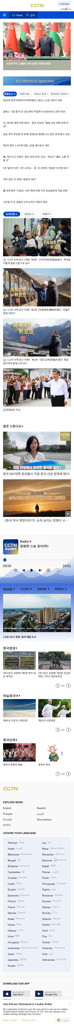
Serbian (50, 907)
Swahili (51, 924)
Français (7, 813)
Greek (16, 918)
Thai (47, 936)
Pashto (49, 889)
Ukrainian (53, 948)
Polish (49, 877)
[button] (7, 628)
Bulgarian (19, 866)
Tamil (48, 930)
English (7, 808)
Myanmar (54, 860)
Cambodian (16, 872)
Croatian (17, 877)
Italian (15, 954)
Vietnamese (54, 959)
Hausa (15, 924)
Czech (15, 883)
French (16, 907)
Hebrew (15, 930)
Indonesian (23, 948)
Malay (53, 848)
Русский (7, 819)
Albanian (16, 842)
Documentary (44, 819)
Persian (50, 872)
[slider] (4, 559)
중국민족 (9, 740)
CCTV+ (7, 825)
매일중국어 (10, 695)
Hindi (13, 936)
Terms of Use (28, 1020)
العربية (40, 813)
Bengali (14, 860)
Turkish (50, 942)
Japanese (17, 959)
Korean (16, 965)
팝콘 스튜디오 (12, 426)
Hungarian (18, 942)
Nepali (48, 866)
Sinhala (50, 912)
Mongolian (52, 854)
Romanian (52, 895)
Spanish (51, 918)
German (16, 912)
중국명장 (9, 648)
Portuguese (54, 883)
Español (41, 808)
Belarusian (20, 854)
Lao (46, 842)
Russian (51, 901)
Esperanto (19, 895)
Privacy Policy (10, 1020)
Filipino (16, 901)
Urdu (47, 954)
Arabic (15, 848)
